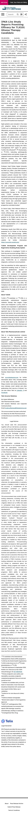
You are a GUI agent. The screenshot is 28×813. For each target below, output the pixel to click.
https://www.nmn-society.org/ (10, 242)
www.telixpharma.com (11, 377)
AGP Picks (4, 2)
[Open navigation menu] (2, 14)
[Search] (18, 14)
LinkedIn (19, 390)
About (6, 803)
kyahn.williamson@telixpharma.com (16, 408)
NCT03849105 (18, 672)
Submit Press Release (14, 807)
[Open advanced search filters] (21, 14)
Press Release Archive (16, 803)
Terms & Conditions (14, 810)
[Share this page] (26, 14)
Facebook (4, 392)
